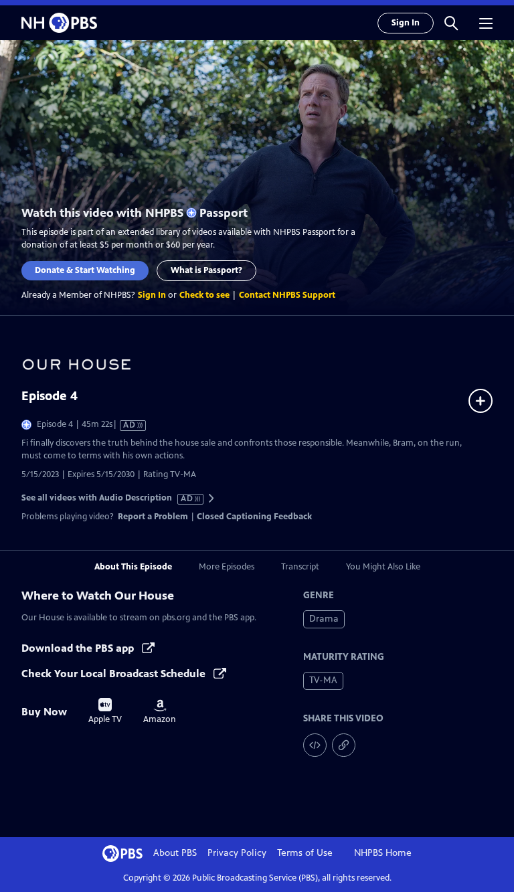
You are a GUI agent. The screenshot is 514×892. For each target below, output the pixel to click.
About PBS (175, 853)
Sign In (406, 22)
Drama (324, 618)
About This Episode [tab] (133, 566)
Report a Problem (153, 516)
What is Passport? (206, 270)
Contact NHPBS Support (287, 295)
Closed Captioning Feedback (254, 516)
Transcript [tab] (300, 566)
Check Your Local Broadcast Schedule (114, 673)
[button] (451, 22)
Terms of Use (305, 853)
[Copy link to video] (343, 745)
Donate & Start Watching (85, 270)
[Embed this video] (315, 745)
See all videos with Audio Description (107, 498)
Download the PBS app (79, 648)
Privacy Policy (236, 853)
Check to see (204, 295)
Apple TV (105, 711)
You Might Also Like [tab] (383, 566)
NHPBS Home (383, 853)
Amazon (159, 712)
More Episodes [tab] (226, 566)
